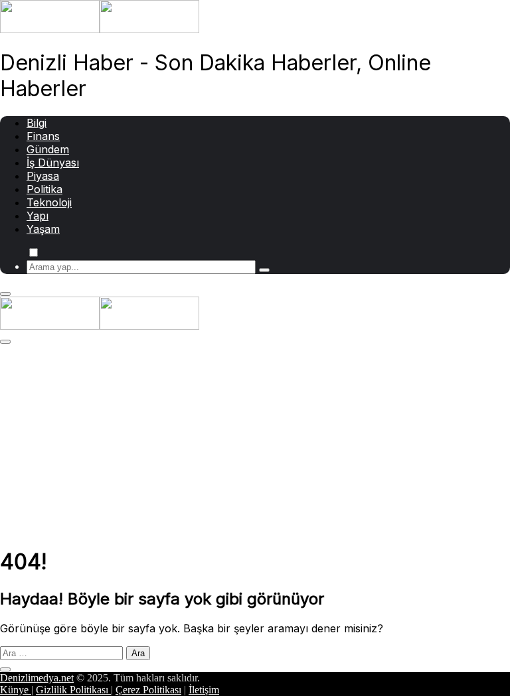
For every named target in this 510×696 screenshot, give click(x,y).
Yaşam (43, 229)
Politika (44, 189)
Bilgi (36, 122)
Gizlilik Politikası (73, 689)
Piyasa (43, 175)
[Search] (264, 270)
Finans (43, 136)
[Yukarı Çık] (5, 669)
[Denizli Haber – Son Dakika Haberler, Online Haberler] (99, 29)
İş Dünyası (53, 162)
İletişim (204, 689)
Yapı (37, 215)
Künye (15, 689)
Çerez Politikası (148, 689)
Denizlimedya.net (37, 677)
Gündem (48, 149)
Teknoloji (49, 202)
